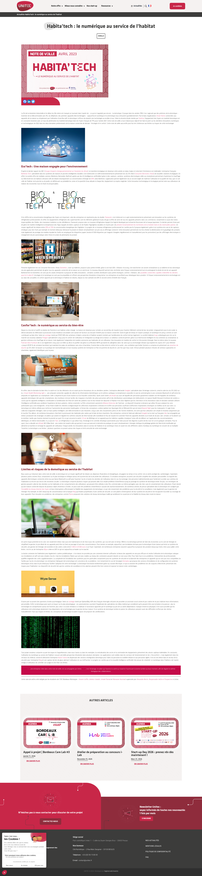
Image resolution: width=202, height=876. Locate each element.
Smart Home (160, 116)
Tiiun (56, 421)
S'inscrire (146, 819)
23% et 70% (49, 227)
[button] (146, 6)
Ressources (106, 6)
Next (183, 745)
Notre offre (55, 6)
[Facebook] (25, 101)
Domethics (63, 268)
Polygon (45, 338)
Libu (165, 413)
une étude (112, 396)
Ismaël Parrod (105, 679)
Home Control (62, 658)
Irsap (155, 335)
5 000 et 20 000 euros (78, 547)
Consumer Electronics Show (144, 174)
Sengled (127, 390)
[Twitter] (33, 101)
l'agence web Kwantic (111, 871)
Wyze (46, 549)
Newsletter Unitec (150, 807)
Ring (74, 492)
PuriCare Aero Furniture (29, 343)
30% (92, 179)
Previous (19, 745)
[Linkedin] (29, 101)
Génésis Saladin (94, 679)
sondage (48, 335)
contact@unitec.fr (85, 860)
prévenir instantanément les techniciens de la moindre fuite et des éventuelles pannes (145, 225)
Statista (141, 118)
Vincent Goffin (83, 679)
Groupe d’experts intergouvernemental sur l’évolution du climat (66, 171)
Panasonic (108, 217)
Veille (101, 36)
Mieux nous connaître (73, 6)
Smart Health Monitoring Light (34, 393)
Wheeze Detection (109, 403)
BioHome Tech (26, 174)
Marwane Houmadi (119, 679)
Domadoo (126, 561)
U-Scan (84, 418)
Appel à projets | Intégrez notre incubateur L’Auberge (150, 754)
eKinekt (41, 423)
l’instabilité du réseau (28, 489)
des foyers (45, 489)
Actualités (21, 14)
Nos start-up (92, 6)
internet (39, 489)
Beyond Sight (146, 408)
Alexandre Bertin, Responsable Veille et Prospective (154, 679)
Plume (71, 494)
